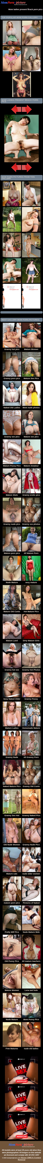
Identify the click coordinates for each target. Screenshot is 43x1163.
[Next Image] (27, 114)
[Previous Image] (16, 114)
